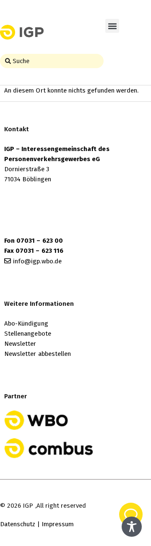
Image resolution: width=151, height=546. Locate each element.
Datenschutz (18, 524)
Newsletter (20, 343)
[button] (112, 26)
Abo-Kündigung (26, 323)
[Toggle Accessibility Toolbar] (132, 527)
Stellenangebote (27, 333)
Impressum (58, 524)
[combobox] (52, 61)
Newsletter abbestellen (37, 354)
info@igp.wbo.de (37, 261)
